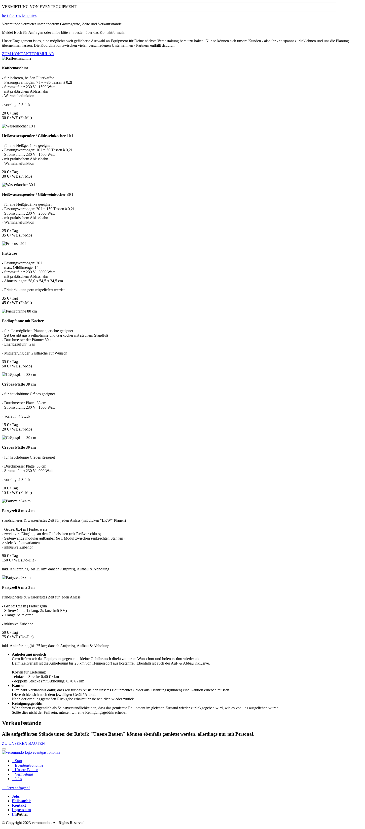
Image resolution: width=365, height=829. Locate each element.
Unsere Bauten (26, 770)
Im (14, 814)
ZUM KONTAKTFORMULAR (28, 54)
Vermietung (23, 774)
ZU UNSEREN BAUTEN (23, 743)
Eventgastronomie (28, 765)
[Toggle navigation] (4, 749)
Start (18, 761)
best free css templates (19, 15)
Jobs (18, 779)
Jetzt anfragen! (18, 788)
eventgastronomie (46, 752)
